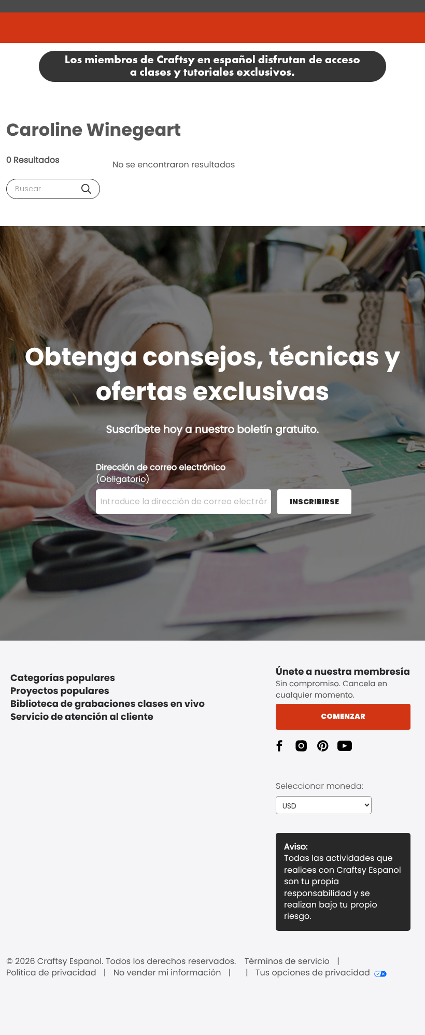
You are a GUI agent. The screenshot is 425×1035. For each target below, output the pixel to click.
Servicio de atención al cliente (81, 717)
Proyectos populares (59, 691)
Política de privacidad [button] (51, 973)
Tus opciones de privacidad (313, 973)
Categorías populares (62, 678)
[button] (86, 189)
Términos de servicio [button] (287, 961)
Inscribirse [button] (314, 502)
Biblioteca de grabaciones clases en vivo (107, 704)
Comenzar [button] (343, 716)
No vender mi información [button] (167, 973)
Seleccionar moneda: (319, 786)
